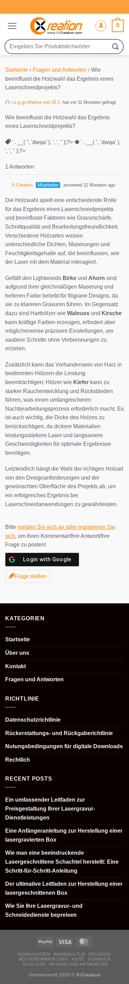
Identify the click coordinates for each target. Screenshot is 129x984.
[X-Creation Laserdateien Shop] (55, 26)
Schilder (34, 964)
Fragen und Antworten (60, 70)
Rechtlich (17, 760)
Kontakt (15, 666)
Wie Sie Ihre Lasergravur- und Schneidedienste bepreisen (44, 910)
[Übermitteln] (115, 46)
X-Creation (22, 185)
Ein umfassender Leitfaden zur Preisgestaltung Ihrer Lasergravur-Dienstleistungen (50, 808)
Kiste (78, 959)
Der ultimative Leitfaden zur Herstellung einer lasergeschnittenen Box (63, 888)
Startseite (16, 70)
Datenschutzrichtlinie (33, 720)
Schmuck (99, 959)
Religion (99, 954)
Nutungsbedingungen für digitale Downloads (64, 746)
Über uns (17, 653)
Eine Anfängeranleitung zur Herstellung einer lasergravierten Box (63, 835)
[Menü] (11, 26)
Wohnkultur (69, 954)
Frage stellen (30, 576)
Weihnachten (34, 954)
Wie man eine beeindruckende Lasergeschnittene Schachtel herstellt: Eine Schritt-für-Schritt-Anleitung (62, 861)
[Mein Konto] (100, 25)
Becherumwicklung (43, 959)
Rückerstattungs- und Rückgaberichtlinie (59, 733)
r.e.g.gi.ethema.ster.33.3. (36, 102)
